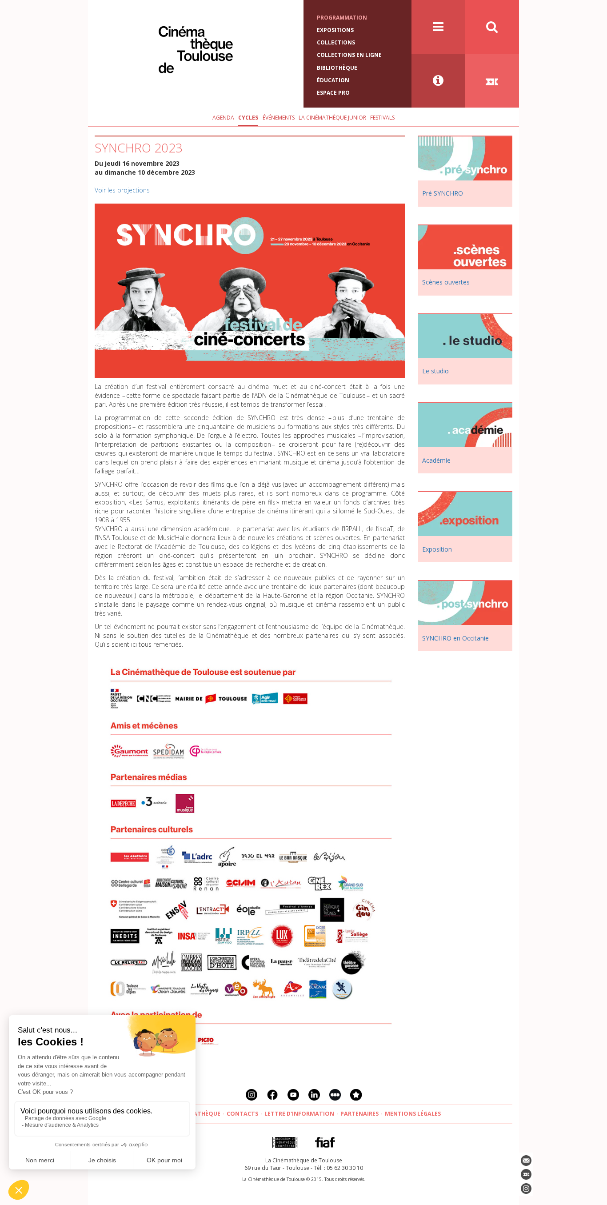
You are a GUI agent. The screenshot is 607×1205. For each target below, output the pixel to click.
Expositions (335, 30)
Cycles (248, 117)
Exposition (437, 549)
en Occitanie (455, 638)
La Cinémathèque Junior (332, 117)
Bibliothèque (337, 68)
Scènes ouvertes (446, 282)
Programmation (342, 17)
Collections (336, 42)
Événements (279, 117)
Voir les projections (122, 190)
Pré (442, 193)
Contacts (242, 1113)
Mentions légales (413, 1113)
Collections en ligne (349, 55)
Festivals (382, 117)
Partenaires (359, 1113)
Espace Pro (333, 92)
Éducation (333, 80)
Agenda (223, 117)
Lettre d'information (299, 1113)
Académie (436, 460)
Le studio (435, 371)
